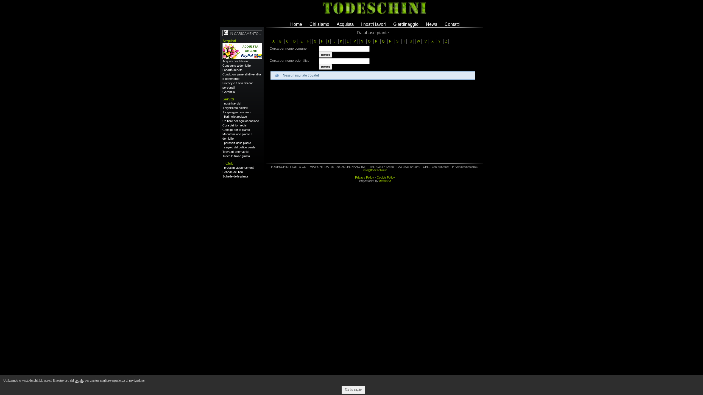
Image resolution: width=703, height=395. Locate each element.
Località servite (232, 70)
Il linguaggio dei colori (236, 112)
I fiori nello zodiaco (234, 116)
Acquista (345, 24)
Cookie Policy (386, 177)
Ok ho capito (353, 389)
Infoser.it (385, 180)
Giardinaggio (406, 24)
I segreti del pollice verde (238, 147)
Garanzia (228, 92)
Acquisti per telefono (235, 61)
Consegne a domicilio (236, 65)
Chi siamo (319, 24)
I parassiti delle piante (236, 143)
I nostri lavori (373, 24)
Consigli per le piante (236, 129)
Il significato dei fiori (235, 107)
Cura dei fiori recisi (234, 125)
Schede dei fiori (232, 172)
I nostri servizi (231, 103)
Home (296, 24)
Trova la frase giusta (236, 156)
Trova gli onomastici (235, 151)
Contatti (452, 24)
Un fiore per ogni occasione (240, 121)
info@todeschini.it (375, 170)
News (431, 24)
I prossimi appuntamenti (238, 167)
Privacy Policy (364, 177)
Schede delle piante (235, 176)
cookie (79, 380)
